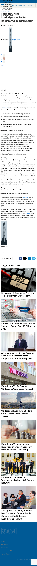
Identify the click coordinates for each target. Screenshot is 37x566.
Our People (4, 544)
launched (27, 213)
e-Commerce (7, 258)
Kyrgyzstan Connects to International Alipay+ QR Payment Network (18, 480)
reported (25, 197)
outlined (5, 108)
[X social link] (25, 258)
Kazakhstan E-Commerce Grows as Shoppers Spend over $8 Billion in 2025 (18, 326)
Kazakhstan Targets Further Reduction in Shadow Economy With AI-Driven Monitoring (16, 447)
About (3, 541)
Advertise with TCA (6, 551)
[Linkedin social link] (29, 258)
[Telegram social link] (34, 258)
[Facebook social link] (20, 258)
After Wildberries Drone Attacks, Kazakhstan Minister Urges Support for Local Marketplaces (17, 355)
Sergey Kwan (16, 39)
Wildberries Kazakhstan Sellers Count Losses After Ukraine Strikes (16, 413)
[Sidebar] (2, 172)
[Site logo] (18, 5)
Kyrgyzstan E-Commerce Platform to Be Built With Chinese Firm (17, 294)
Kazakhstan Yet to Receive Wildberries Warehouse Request (17, 387)
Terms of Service (6, 554)
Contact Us (4, 548)
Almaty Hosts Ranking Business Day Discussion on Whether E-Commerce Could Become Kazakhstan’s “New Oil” (16, 514)
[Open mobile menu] (2, 5)
